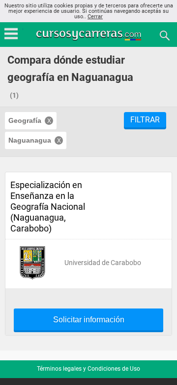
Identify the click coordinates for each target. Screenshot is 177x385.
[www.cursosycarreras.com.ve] (89, 34)
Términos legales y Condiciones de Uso (88, 368)
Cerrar (95, 16)
